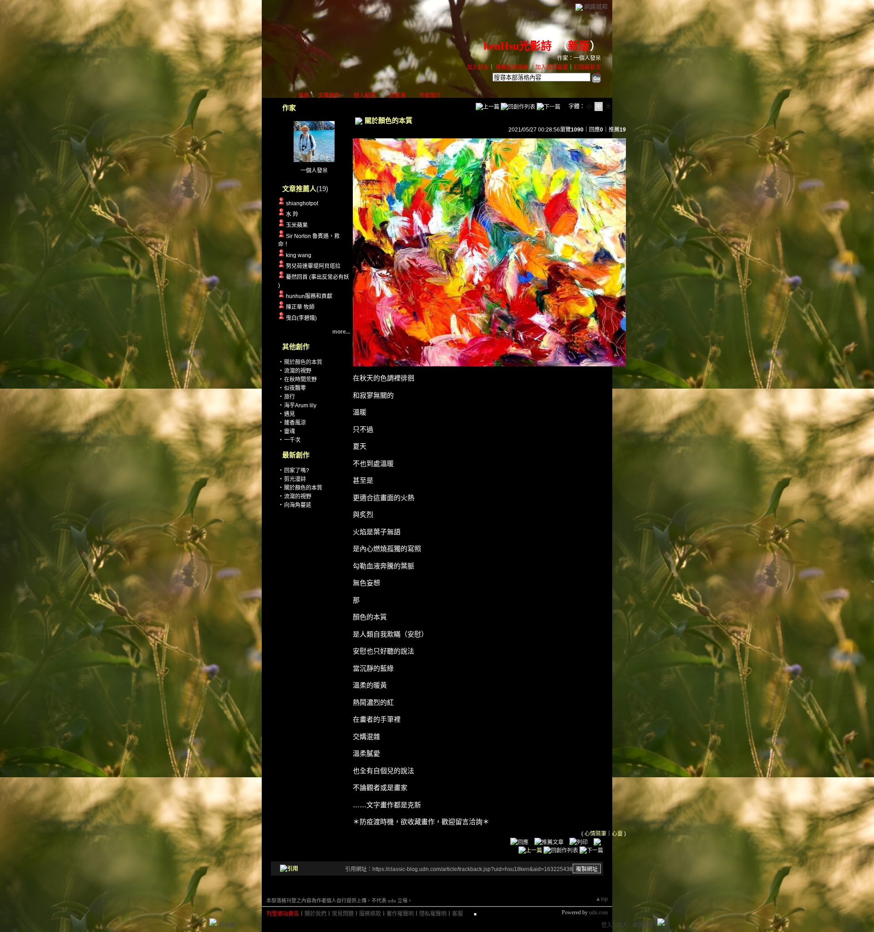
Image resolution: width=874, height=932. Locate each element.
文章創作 (329, 95)
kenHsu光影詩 (517, 46)
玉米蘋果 (297, 225)
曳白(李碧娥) (301, 318)
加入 (622, 925)
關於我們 (315, 914)
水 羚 (292, 214)
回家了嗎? (296, 470)
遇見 (289, 414)
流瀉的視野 (297, 371)
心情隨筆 (595, 834)
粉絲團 (227, 925)
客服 (457, 914)
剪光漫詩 (295, 479)
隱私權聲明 (433, 914)
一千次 (292, 440)
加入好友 (478, 67)
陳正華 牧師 (300, 307)
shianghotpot (302, 203)
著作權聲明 (400, 914)
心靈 (617, 834)
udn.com (598, 912)
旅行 (289, 397)
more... (341, 332)
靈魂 (289, 431)
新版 (579, 46)
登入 (606, 925)
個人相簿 (365, 95)
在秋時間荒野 (300, 379)
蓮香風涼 (295, 423)
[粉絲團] (213, 922)
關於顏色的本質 (303, 488)
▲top (601, 899)
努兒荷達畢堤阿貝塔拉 (313, 266)
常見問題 (343, 914)
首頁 (303, 95)
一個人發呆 (314, 170)
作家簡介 (430, 95)
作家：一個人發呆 (579, 58)
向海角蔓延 (297, 505)
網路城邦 (596, 6)
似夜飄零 (295, 388)
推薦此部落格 (512, 67)
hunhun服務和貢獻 (309, 296)
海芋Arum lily (300, 405)
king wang (298, 255)
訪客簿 (397, 95)
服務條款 (370, 914)
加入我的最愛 (551, 67)
